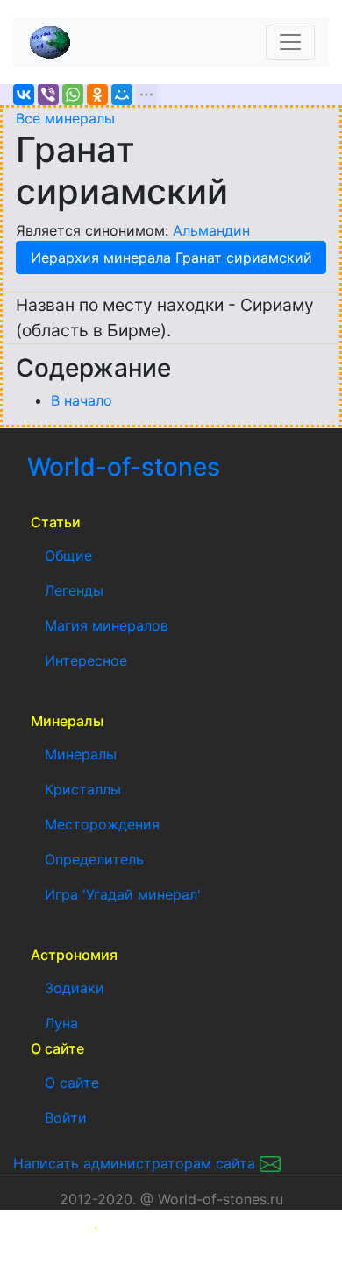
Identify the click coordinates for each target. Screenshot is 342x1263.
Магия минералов (106, 625)
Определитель (94, 859)
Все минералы (65, 118)
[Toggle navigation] (290, 42)
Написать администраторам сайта (136, 1163)
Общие (68, 555)
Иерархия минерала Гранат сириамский (171, 257)
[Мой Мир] (121, 94)
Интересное (86, 660)
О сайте (72, 1082)
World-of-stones (175, 467)
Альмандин (211, 230)
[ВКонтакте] (23, 94)
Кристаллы (83, 789)
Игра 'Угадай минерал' (123, 894)
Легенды (74, 590)
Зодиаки (74, 988)
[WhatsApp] (72, 94)
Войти (66, 1117)
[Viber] (48, 94)
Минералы (81, 754)
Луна (61, 1023)
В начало (81, 400)
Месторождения (102, 824)
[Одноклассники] (97, 94)
